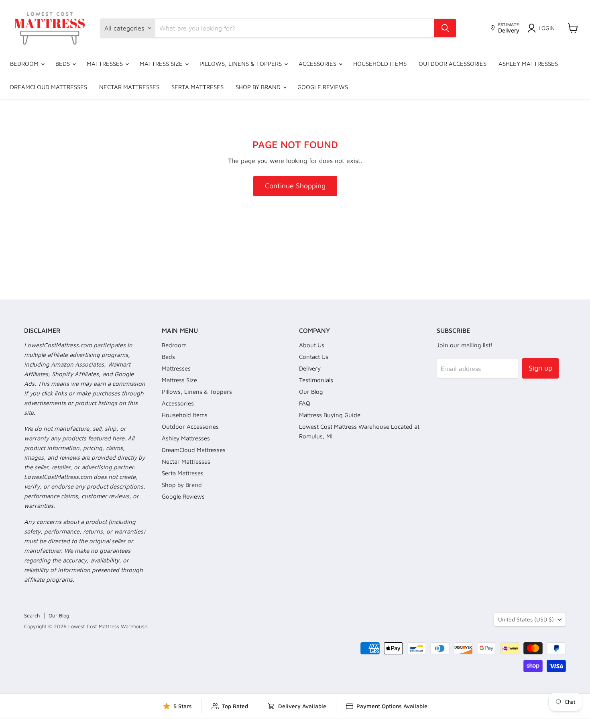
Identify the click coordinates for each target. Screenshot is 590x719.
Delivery (310, 368)
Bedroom (25, 63)
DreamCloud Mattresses (48, 87)
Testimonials (316, 380)
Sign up (540, 368)
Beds (63, 63)
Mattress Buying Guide (329, 414)
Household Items (380, 63)
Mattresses (105, 63)
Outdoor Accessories (452, 63)
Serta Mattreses (197, 87)
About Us (311, 345)
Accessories (318, 63)
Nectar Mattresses (129, 87)
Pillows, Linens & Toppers (241, 63)
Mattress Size (162, 63)
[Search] (445, 28)
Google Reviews (322, 87)
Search (32, 615)
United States (526, 619)
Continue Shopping (295, 185)
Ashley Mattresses (528, 63)
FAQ (304, 403)
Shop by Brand (259, 87)
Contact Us (313, 356)
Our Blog (311, 391)
